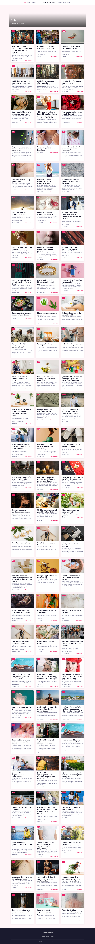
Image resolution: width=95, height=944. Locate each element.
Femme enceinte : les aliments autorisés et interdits (19, 379)
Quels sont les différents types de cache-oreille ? (71, 741)
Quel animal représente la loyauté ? (71, 611)
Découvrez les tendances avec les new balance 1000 (71, 47)
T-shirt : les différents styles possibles (72, 843)
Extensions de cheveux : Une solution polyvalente (72, 345)
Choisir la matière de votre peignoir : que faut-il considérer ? (71, 149)
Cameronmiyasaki (49, 2)
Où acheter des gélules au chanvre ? (21, 544)
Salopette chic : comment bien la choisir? (71, 808)
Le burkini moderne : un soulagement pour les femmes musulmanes (71, 411)
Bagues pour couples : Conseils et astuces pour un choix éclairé (22, 149)
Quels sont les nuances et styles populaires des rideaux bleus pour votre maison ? (46, 776)
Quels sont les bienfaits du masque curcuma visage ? (21, 113)
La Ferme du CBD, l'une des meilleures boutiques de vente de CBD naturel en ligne (22, 412)
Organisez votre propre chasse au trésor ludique (46, 47)
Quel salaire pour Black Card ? (45, 642)
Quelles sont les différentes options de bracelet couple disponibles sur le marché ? (47, 676)
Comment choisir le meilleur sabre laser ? (19, 213)
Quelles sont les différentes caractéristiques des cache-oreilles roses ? (22, 676)
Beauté (28, 2)
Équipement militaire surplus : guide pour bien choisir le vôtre (21, 346)
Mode (64, 2)
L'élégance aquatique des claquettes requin (71, 445)
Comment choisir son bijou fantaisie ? (22, 248)
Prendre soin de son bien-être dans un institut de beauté (71, 578)
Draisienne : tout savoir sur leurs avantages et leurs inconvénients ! (22, 315)
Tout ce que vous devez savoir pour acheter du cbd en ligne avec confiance (71, 879)
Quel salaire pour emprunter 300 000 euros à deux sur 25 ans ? (72, 643)
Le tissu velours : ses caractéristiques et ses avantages (45, 446)
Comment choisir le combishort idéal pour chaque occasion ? (45, 181)
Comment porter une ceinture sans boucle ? (70, 248)
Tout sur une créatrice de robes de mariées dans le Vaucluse (21, 912)
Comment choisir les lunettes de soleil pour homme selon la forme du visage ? (71, 215)
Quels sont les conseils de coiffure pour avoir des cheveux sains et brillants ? (72, 709)
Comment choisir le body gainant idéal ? (21, 181)
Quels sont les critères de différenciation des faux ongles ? (21, 742)
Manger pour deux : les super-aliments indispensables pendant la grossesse (71, 513)
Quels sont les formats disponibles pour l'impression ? (20, 775)
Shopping (69, 2)
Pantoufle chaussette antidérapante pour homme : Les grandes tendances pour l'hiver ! (22, 578)
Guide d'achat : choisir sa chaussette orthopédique (21, 82)
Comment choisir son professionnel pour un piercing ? (45, 249)
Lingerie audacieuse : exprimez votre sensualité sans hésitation (21, 512)
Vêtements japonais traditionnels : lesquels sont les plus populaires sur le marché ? (22, 49)
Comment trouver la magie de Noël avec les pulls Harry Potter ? (22, 282)
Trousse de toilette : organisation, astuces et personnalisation (45, 912)
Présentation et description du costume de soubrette (21, 611)
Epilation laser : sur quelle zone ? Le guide (71, 314)
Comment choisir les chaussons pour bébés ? (45, 213)
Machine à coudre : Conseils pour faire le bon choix (47, 511)
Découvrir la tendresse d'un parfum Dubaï (72, 281)
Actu (25, 2)
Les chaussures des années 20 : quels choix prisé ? (21, 478)
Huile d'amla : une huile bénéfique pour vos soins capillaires (46, 379)
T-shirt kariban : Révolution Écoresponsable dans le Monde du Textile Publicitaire (47, 845)
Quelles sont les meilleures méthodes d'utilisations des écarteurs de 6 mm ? (72, 676)
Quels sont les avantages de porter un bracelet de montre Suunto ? (47, 709)
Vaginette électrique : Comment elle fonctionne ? (72, 911)
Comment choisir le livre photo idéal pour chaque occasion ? (71, 181)
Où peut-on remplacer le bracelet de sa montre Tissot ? (71, 545)
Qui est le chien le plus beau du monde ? (22, 808)
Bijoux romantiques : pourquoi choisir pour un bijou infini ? (46, 149)
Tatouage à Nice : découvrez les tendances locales (22, 878)
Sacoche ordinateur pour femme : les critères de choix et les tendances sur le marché (47, 810)
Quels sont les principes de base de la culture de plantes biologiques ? (72, 775)
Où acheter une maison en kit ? (46, 544)
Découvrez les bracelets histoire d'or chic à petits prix (46, 282)
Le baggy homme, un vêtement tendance (44, 410)
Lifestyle (60, 2)
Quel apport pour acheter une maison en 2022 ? (21, 642)
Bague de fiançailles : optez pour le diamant (72, 113)
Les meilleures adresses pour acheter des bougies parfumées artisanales (46, 479)
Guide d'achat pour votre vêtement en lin (46, 82)
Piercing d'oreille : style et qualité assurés (71, 82)
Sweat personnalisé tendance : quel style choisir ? (22, 844)
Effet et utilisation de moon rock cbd (47, 314)
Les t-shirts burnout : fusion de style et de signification (72, 478)
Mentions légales (45, 936)
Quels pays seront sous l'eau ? (22, 708)
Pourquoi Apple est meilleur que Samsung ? (47, 577)
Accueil (12, 17)
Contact (52, 936)
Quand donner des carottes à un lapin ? (46, 611)
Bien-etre (34, 2)
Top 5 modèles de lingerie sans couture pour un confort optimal (46, 879)
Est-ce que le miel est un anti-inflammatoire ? (46, 345)
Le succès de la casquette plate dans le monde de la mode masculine (21, 446)
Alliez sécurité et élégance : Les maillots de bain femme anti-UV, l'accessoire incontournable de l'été (47, 115)
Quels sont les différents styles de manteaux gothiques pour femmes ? (46, 742)
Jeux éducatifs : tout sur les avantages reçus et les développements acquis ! (72, 379)
